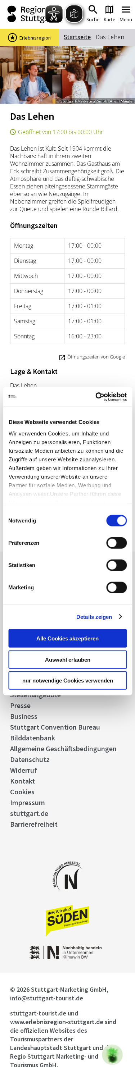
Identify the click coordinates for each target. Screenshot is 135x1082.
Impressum (27, 802)
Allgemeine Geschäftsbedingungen (63, 748)
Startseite (77, 37)
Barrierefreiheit (34, 824)
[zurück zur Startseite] (30, 14)
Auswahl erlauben (67, 659)
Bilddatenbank (32, 737)
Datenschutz (30, 759)
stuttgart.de (29, 813)
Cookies (22, 791)
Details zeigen (94, 616)
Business (23, 716)
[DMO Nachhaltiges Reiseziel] (67, 896)
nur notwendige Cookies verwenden (67, 680)
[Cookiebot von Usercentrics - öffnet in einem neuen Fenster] (96, 396)
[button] (112, 1054)
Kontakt (22, 780)
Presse (20, 705)
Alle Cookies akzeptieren (67, 638)
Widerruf (23, 770)
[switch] (116, 543)
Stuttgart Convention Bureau (55, 726)
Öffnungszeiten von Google (96, 356)
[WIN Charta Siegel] (67, 957)
